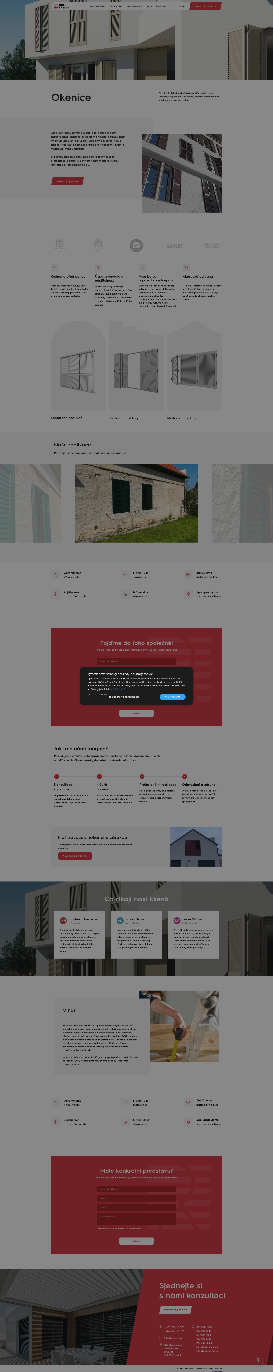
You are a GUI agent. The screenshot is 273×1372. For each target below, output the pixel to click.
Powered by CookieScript (98, 694)
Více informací (118, 689)
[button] (124, 697)
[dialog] (136, 686)
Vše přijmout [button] (172, 696)
